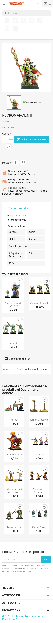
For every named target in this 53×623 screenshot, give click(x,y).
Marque (11, 215)
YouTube (31, 20)
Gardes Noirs (38, 526)
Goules (13, 342)
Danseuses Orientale (38, 491)
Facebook (7, 20)
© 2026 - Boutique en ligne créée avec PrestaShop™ (22, 618)
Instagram (7, 28)
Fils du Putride (14, 526)
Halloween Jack (14, 454)
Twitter (15, 20)
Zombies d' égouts (39, 302)
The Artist (14, 419)
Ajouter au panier (31, 139)
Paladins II (39, 454)
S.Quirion (21, 215)
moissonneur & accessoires (14, 491)
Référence (13, 219)
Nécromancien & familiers (13, 304)
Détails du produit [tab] (19, 208)
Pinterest (39, 20)
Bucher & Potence (38, 419)
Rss (23, 20)
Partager (16, 162)
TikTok (15, 28)
